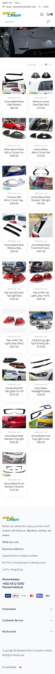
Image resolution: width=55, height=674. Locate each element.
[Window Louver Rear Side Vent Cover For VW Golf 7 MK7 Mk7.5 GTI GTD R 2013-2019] (41, 82)
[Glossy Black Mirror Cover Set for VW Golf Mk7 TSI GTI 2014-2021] (41, 130)
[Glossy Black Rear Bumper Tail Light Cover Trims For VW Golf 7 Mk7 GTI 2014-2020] (41, 177)
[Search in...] (49, 22)
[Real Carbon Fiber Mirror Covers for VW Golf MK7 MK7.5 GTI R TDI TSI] (14, 130)
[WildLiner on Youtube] (20, 667)
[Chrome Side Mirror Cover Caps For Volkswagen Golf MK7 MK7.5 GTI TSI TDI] (14, 177)
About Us (7, 2)
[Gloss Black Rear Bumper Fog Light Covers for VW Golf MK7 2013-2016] (14, 416)
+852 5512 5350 (13, 584)
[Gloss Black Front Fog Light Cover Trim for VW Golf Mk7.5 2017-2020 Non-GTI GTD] (41, 416)
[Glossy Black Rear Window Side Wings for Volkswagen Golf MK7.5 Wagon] (14, 225)
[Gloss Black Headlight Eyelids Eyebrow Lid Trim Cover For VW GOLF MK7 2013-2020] (41, 368)
